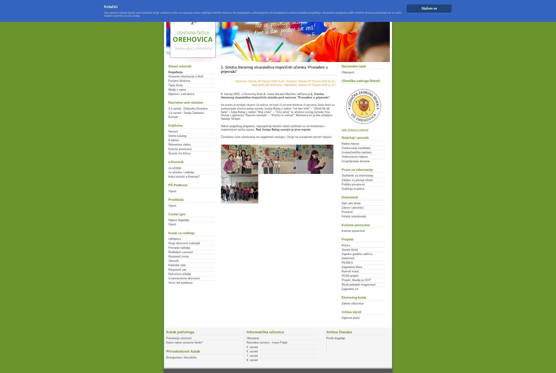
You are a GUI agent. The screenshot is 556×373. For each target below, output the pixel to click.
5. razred (252, 347)
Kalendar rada (177, 265)
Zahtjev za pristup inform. (358, 180)
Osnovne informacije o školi (185, 76)
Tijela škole (175, 85)
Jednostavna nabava (355, 156)
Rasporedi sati (177, 269)
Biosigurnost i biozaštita (181, 357)
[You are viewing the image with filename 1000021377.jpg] (314, 159)
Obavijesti (348, 72)
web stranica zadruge (355, 129)
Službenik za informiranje (357, 175)
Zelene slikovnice (353, 303)
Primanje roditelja (179, 247)
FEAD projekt (350, 275)
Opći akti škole (351, 203)
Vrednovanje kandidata (356, 148)
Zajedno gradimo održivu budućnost (357, 256)
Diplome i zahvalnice (181, 94)
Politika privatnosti (353, 184)
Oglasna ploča (351, 317)
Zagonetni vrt (350, 289)
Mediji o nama (177, 89)
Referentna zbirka (179, 144)
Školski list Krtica (179, 153)
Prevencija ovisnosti (179, 338)
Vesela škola (350, 249)
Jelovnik (173, 260)
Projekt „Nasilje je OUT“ (356, 280)
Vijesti (172, 191)
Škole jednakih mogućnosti (359, 284)
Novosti (173, 131)
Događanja (175, 72)
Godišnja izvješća (353, 188)
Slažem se (429, 8)
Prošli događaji (335, 338)
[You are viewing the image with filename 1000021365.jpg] (277, 159)
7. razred (252, 355)
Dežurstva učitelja (179, 274)
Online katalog (177, 135)
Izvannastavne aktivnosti (184, 278)
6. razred (252, 351)
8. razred (252, 360)
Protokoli (347, 212)
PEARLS (347, 262)
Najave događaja (178, 220)
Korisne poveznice (180, 149)
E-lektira (173, 140)
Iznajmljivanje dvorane (356, 161)
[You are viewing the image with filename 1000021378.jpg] (239, 188)
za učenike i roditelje (181, 172)
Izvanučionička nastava (356, 152)
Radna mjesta (350, 143)
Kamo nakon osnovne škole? (184, 342)
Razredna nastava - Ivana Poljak (267, 342)
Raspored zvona (178, 256)
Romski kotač (350, 271)
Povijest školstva (179, 80)
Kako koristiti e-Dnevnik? (184, 176)
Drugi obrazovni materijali (184, 243)
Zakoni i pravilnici (353, 207)
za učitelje (174, 168)
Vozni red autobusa (180, 282)
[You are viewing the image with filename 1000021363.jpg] (239, 159)
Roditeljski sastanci (180, 252)
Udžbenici (174, 238)
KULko (346, 245)
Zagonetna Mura (352, 267)
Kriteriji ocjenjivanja (354, 216)
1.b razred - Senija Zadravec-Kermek (186, 115)
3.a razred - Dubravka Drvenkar (188, 108)
